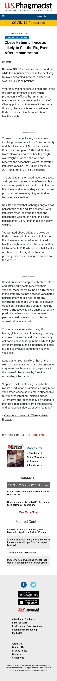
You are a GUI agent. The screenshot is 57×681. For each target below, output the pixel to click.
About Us (17, 643)
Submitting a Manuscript (25, 629)
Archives (31, 461)
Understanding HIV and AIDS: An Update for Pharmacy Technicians (28, 503)
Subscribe (41, 16)
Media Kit (17, 633)
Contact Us (18, 647)
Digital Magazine (35, 457)
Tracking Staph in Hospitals (22, 552)
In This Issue (33, 453)
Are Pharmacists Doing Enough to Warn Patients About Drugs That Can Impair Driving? (28, 542)
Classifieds (18, 657)
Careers (16, 654)
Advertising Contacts (23, 619)
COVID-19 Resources (28, 23)
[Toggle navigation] (3, 16)
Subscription (33, 465)
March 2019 (34, 448)
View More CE (26, 512)
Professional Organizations (27, 626)
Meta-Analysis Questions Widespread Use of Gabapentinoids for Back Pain (27, 561)
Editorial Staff (19, 622)
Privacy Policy (19, 650)
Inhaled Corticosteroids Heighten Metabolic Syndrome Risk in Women (26, 531)
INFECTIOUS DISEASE (16, 37)
